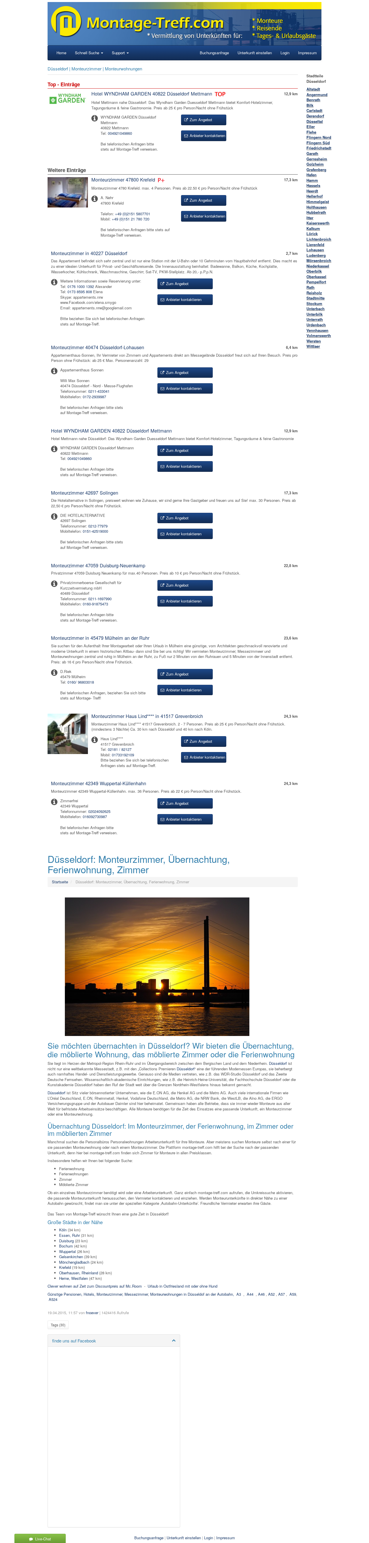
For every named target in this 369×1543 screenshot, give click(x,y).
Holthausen (316, 207)
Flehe (311, 132)
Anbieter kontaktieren (207, 135)
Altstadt (313, 89)
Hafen (311, 174)
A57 (281, 1294)
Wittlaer (313, 346)
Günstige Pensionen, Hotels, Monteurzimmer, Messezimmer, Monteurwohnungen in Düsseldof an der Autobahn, (141, 1294)
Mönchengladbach (74, 1262)
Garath (312, 153)
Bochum (66, 1246)
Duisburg (66, 1240)
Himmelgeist (317, 201)
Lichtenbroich (318, 239)
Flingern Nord (318, 137)
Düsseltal (314, 121)
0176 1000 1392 (80, 286)
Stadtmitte (315, 298)
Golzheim (315, 164)
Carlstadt (314, 110)
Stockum (314, 303)
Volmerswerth (318, 335)
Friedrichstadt (318, 148)
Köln (63, 1229)
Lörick (312, 233)
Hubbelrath (316, 212)
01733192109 (123, 755)
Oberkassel (316, 276)
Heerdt (312, 191)
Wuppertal (67, 1251)
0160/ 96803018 (80, 682)
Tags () (58, 1324)
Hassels (313, 185)
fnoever (92, 1312)
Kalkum (313, 228)
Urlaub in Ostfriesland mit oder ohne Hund (182, 1286)
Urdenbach (316, 325)
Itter (309, 217)
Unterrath (314, 319)
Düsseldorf (278, 1063)
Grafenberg (316, 169)
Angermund (316, 94)
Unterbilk (314, 314)
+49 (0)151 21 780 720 (130, 219)
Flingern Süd (318, 142)
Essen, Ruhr (69, 1235)
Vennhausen (317, 330)
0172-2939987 (94, 396)
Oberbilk (314, 271)
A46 (261, 1294)
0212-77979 (98, 526)
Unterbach (315, 308)
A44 (250, 1294)
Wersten (313, 341)
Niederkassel (317, 266)
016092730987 (95, 816)
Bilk (309, 105)
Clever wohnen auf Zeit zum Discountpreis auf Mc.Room (95, 1286)
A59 (292, 1294)
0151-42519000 (95, 531)
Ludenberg (316, 255)
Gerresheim (316, 159)
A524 (53, 1299)
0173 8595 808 (79, 291)
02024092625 (99, 811)
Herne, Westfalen (73, 1278)
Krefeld (65, 1267)
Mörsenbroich (318, 260)
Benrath (313, 99)
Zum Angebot (200, 119)
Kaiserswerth (318, 223)
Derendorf (315, 116)
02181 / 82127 (119, 749)
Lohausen (315, 250)
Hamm (312, 180)
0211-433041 (99, 391)
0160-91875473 (95, 604)
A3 (238, 1294)
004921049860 (120, 133)
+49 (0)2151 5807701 (132, 213)
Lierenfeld (315, 244)
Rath (310, 287)
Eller (310, 126)
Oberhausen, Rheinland (78, 1272)
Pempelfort (316, 282)
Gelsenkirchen (71, 1256)
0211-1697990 (100, 598)
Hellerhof (314, 196)
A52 (271, 1294)
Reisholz (314, 292)
